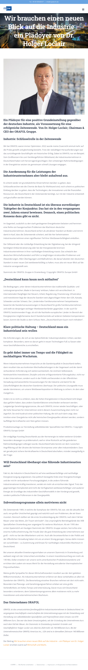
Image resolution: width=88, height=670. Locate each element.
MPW (13, 665)
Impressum (51, 665)
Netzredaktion (72, 665)
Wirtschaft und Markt (36, 644)
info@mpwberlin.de (52, 2)
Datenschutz (41, 665)
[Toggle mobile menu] (83, 9)
